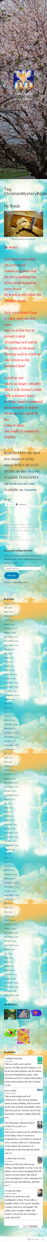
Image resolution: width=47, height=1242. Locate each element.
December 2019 (11, 932)
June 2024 (8, 707)
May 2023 (8, 761)
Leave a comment (14, 537)
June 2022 (8, 807)
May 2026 (8, 616)
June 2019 (8, 957)
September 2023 (11, 745)
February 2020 (10, 924)
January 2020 (10, 928)
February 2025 (10, 674)
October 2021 (10, 841)
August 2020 (9, 899)
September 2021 (11, 845)
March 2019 (9, 970)
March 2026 (9, 624)
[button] (10, 1014)
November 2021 (11, 836)
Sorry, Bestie (10, 1090)
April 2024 (9, 716)
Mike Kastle (9, 1129)
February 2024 (10, 724)
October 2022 (10, 791)
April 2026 (9, 620)
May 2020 (8, 911)
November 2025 (11, 641)
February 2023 (10, 774)
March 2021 (9, 870)
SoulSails (23, 93)
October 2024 (10, 691)
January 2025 (10, 678)
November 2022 (11, 786)
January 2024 (10, 728)
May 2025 (8, 661)
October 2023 (10, 741)
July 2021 (8, 853)
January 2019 (10, 978)
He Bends (12, 206)
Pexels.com (31, 239)
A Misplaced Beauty (13, 1058)
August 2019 (9, 949)
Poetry (6, 533)
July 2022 (8, 803)
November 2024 (11, 686)
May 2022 (8, 811)
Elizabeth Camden (11, 1193)
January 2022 (10, 828)
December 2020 (11, 882)
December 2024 (11, 682)
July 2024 (8, 703)
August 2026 (9, 603)
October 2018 (10, 991)
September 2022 (11, 795)
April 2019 (8, 966)
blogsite (34, 471)
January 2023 (10, 778)
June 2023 (8, 757)
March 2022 (9, 820)
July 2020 (8, 903)
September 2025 (11, 645)
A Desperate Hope (13, 1190)
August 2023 (9, 749)
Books (9, 524)
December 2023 (11, 732)
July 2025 (8, 653)
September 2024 (11, 695)
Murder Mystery (16, 530)
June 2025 (8, 657)
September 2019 (11, 945)
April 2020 (9, 916)
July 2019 (8, 953)
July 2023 (8, 753)
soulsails (10, 521)
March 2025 (9, 670)
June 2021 (8, 857)
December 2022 (11, 782)
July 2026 (8, 607)
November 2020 (11, 886)
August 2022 (9, 799)
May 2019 (8, 961)
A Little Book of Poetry (15, 1158)
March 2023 (9, 770)
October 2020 (10, 891)
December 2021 (11, 832)
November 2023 (11, 736)
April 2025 (8, 666)
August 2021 (9, 849)
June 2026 (8, 611)
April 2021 (8, 866)
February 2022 (10, 824)
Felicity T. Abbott (11, 1093)
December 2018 (11, 982)
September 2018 (11, 995)
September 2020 (11, 895)
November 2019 (11, 936)
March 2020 (9, 920)
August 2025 (9, 649)
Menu (25, 106)
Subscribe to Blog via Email (18, 550)
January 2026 (10, 632)
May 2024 (8, 711)
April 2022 (8, 816)
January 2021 (10, 878)
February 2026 (10, 628)
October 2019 (10, 941)
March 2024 (9, 720)
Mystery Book (29, 530)
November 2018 (11, 986)
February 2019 (10, 974)
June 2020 (8, 907)
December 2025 (11, 636)
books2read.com (21, 483)
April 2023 (8, 766)
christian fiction (25, 527)
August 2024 (9, 699)
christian (14, 527)
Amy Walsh (9, 1061)
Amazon (30, 489)
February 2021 (10, 874)
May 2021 (8, 861)
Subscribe (11, 575)
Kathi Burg (9, 1161)
